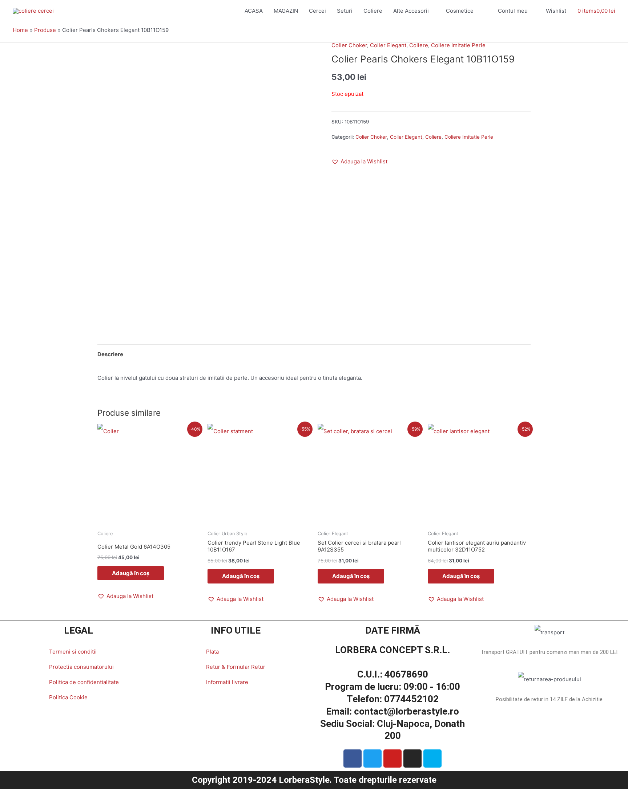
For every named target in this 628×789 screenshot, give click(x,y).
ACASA (254, 10)
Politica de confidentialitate (84, 682)
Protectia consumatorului (81, 666)
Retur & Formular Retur (235, 666)
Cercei (317, 10)
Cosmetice (460, 10)
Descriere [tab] (110, 354)
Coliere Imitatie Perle (458, 45)
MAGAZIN (286, 10)
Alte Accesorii (411, 10)
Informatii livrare (227, 682)
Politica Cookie (68, 697)
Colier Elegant (388, 45)
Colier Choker (349, 45)
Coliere (372, 10)
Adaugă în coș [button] (130, 573)
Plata (212, 651)
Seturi (345, 10)
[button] (359, 161)
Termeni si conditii (73, 651)
